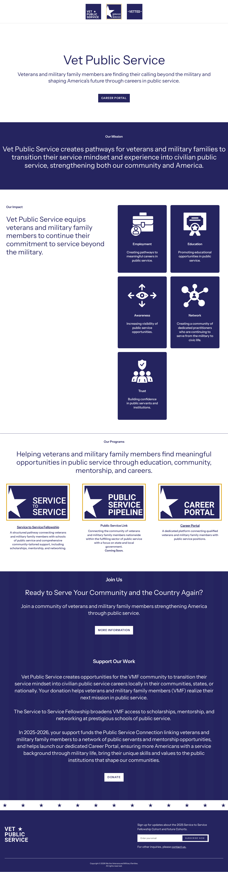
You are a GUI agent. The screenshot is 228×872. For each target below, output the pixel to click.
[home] (93, 11)
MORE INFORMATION (114, 630)
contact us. (179, 847)
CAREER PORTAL (114, 98)
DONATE (114, 777)
